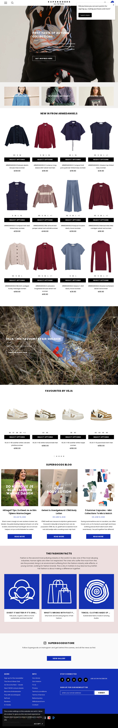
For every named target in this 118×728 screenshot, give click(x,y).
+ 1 (107, 155)
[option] (59, 45)
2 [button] (56, 456)
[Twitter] (68, 680)
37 (13, 433)
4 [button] (61, 456)
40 (75, 433)
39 (20, 433)
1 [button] (54, 456)
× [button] (113, 4)
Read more (20, 536)
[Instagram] (74, 680)
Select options (17, 159)
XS (14, 155)
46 (47, 433)
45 (103, 433)
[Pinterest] (80, 680)
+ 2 (24, 433)
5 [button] (63, 456)
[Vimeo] (86, 680)
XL (49, 155)
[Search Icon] (12, 3)
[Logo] (59, 3)
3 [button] (59, 456)
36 (10, 433)
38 (17, 433)
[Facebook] (62, 680)
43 (43, 433)
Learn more (85, 15)
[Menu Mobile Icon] (5, 2)
